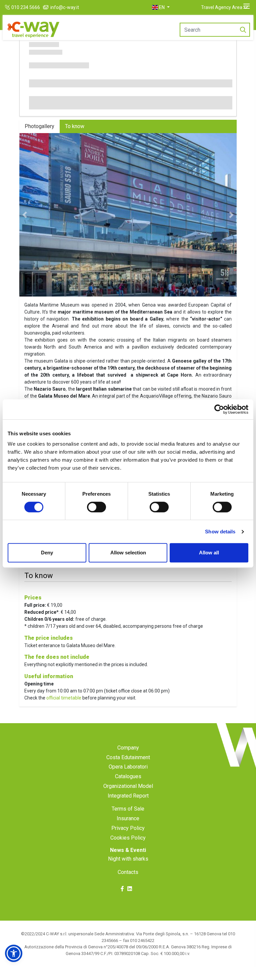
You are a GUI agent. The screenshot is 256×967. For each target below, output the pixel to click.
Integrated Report (128, 796)
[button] (161, 7)
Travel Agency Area (221, 7)
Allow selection (128, 552)
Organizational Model (128, 786)
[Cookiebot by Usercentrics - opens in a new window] (219, 409)
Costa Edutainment (128, 757)
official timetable (63, 697)
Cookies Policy (128, 838)
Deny (47, 552)
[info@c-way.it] (46, 7)
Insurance (128, 818)
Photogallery (39, 126)
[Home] (33, 30)
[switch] (96, 507)
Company (128, 748)
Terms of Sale (128, 809)
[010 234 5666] (8, 7)
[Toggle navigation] (246, 6)
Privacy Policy (128, 828)
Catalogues (128, 776)
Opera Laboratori (128, 767)
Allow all (209, 552)
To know (74, 126)
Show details (220, 531)
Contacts (128, 872)
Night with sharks (128, 859)
